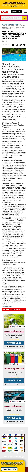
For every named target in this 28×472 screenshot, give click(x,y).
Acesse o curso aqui (7, 306)
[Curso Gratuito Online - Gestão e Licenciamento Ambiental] (14, 321)
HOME (3, 24)
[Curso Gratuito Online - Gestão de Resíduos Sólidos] (14, 359)
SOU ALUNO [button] (17, 11)
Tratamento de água (14, 410)
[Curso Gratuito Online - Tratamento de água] (14, 396)
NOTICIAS (8, 24)
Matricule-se (14, 343)
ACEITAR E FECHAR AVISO (9, 469)
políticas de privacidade (15, 465)
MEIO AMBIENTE (16, 24)
